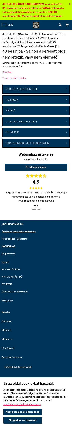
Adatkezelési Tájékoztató (14, 238)
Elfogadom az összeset (23, 420)
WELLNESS (7, 300)
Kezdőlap (7, 72)
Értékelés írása (36, 167)
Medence (6, 330)
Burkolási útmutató (12, 357)
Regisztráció (8, 253)
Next (61, 200)
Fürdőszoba (8, 348)
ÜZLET (5, 262)
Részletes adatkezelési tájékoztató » (22, 404)
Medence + (7, 339)
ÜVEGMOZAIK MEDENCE (15, 291)
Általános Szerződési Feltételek (19, 231)
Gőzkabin (7, 321)
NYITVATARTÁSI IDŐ (12, 276)
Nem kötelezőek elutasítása (22, 411)
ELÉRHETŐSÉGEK (11, 269)
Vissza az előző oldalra (14, 78)
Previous (10, 200)
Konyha (6, 312)
